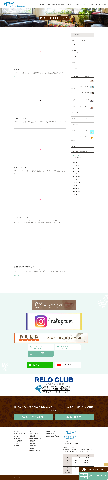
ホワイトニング (34, 431)
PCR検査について (75, 124)
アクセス (16, 436)
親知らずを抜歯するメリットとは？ (79, 130)
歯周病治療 (33, 445)
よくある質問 (18, 441)
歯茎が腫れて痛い (50, 433)
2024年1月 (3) (78, 159)
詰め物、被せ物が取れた (52, 436)
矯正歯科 (32, 436)
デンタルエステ (34, 433)
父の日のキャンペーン (20, 118)
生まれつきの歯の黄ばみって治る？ (79, 106)
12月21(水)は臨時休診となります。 (79, 118)
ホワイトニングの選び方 (77, 80)
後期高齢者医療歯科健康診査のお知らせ (24, 267)
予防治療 (32, 448)
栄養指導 (32, 441)
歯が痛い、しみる (50, 431)
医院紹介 (16, 431)
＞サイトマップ (17, 477)
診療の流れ (17, 438)
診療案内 (68, 4)
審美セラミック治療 (35, 438)
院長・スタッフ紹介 (19, 433)
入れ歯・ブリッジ (35, 450)
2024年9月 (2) (78, 157)
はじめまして (17, 69)
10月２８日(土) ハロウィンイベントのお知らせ (82, 112)
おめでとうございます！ (20, 167)
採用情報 (16, 445)
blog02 (18, 33)
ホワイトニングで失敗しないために (79, 86)
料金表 (16, 443)
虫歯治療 (32, 443)
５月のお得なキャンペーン (21, 217)
